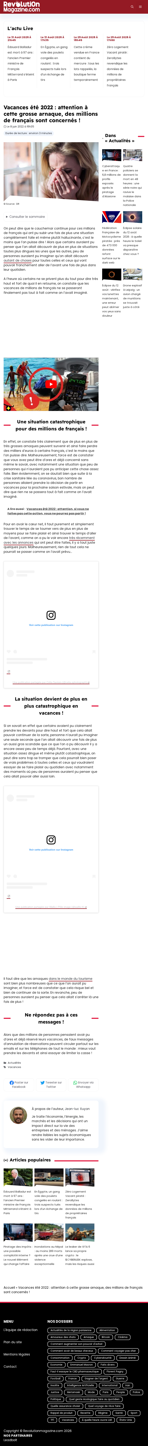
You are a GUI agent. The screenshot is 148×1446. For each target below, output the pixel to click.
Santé (119, 1413)
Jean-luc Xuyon (77, 1109)
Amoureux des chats (63, 1337)
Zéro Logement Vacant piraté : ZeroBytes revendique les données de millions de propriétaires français (118, 66)
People (120, 1392)
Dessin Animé (127, 1357)
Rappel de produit (62, 1413)
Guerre (120, 1378)
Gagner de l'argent (96, 1378)
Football (55, 1378)
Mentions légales (17, 1354)
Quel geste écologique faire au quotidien (94, 1399)
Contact (10, 1366)
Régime (103, 1413)
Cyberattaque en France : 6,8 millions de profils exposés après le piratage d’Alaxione (111, 181)
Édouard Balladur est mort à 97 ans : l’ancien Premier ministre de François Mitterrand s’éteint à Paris (21, 63)
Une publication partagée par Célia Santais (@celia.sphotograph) (50, 682)
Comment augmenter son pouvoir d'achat (77, 1344)
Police (136, 1392)
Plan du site (13, 1342)
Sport (134, 1413)
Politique (56, 1399)
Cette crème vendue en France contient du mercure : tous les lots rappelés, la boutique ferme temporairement (86, 63)
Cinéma (122, 1337)
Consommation (60, 1357)
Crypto (81, 1357)
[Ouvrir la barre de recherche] (132, 6)
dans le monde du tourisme (70, 979)
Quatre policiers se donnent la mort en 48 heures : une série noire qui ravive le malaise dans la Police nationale (132, 185)
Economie (56, 1364)
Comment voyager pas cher (118, 1351)
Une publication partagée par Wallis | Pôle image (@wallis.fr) (49, 906)
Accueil (9, 1287)
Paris (105, 1392)
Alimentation (107, 1330)
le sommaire (27, 217)
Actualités (14, 1063)
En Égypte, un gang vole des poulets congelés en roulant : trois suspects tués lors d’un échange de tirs (54, 63)
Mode (91, 1392)
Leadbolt (10, 1440)
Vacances (14, 1067)
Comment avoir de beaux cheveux (72, 1351)
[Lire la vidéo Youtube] (51, 384)
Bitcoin (106, 1337)
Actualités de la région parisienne (71, 1330)
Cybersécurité (103, 1357)
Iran (127, 1385)
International (109, 1385)
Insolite (55, 1385)
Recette (85, 1413)
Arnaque (89, 1337)
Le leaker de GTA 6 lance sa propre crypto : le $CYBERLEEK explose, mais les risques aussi (79, 1255)
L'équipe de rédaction (21, 1330)
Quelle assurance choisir (65, 1406)
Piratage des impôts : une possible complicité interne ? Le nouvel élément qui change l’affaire (18, 1255)
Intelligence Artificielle (80, 1385)
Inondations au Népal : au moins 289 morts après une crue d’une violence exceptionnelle (48, 1255)
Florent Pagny (115, 1371)
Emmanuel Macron (81, 1364)
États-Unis (126, 1420)
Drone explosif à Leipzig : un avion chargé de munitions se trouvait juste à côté (132, 296)
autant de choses (18, 260)
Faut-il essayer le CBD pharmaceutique (75, 1371)
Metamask (73, 1392)
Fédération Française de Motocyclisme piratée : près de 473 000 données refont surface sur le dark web (111, 245)
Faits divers (108, 1364)
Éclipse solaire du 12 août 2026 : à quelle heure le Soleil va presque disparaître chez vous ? (132, 241)
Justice (55, 1392)
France (72, 1378)
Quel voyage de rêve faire (104, 1406)
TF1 (52, 1420)
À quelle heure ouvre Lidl (97, 1420)
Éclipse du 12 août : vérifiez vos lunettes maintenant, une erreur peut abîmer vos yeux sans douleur (111, 301)
